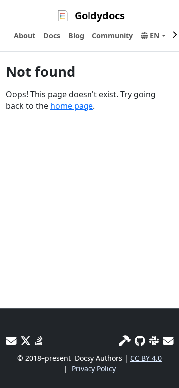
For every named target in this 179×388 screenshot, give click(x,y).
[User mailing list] (11, 340)
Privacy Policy (94, 368)
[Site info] (125, 340)
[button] (153, 35)
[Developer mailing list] (168, 340)
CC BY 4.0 (146, 358)
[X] (25, 340)
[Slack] (154, 340)
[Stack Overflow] (39, 340)
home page (71, 105)
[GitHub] (140, 340)
